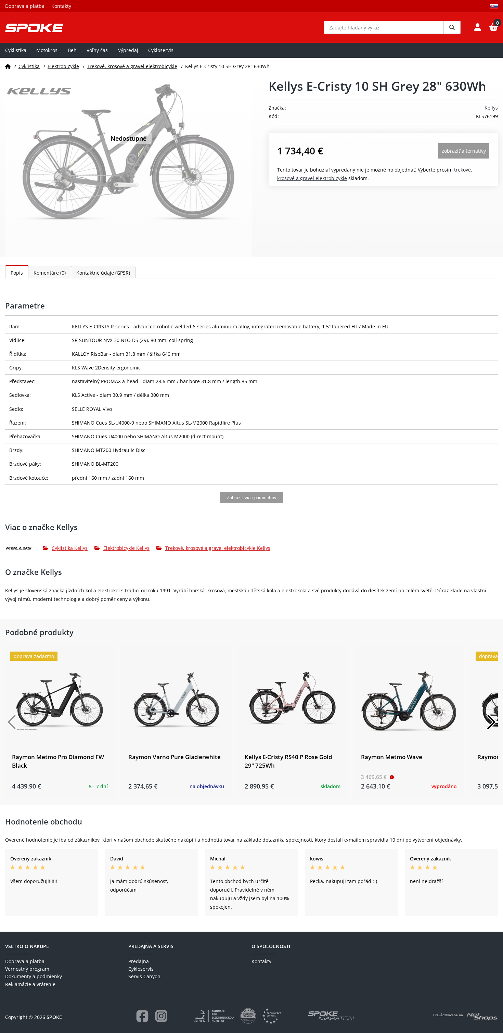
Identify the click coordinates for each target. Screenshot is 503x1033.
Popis (17, 272)
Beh (72, 50)
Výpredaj (128, 50)
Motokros (46, 50)
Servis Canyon (144, 976)
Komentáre (50, 272)
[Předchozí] (12, 722)
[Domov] (8, 66)
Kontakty (61, 6)
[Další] (491, 722)
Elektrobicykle (63, 66)
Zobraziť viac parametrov (251, 497)
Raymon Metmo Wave (391, 757)
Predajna (138, 961)
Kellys (491, 107)
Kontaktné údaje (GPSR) (103, 272)
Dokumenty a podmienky (33, 976)
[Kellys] (24, 548)
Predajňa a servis (150, 946)
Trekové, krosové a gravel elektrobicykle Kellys (217, 548)
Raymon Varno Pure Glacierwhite (174, 757)
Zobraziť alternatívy (464, 151)
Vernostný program (27, 969)
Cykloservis (160, 50)
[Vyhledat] (452, 27)
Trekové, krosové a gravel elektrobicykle (132, 66)
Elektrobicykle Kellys (126, 548)
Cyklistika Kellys (70, 548)
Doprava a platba (24, 6)
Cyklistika (15, 50)
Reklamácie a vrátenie (30, 984)
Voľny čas (97, 50)
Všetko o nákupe (27, 946)
